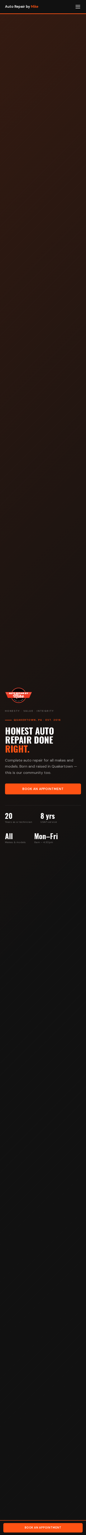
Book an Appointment (42, 789)
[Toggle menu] (78, 6)
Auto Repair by (21, 6)
